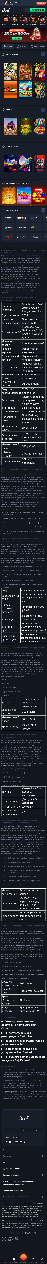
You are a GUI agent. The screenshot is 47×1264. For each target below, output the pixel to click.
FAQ (4, 1162)
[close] (2, 3)
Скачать (41, 3)
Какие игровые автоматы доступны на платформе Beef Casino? (18, 1025)
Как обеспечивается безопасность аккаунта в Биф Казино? (23, 1058)
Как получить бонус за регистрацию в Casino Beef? (18, 1034)
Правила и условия (11, 1175)
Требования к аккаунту (13, 1190)
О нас (5, 1149)
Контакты (7, 1156)
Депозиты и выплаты (12, 1169)
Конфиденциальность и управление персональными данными (18, 1182)
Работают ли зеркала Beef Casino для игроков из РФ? (22, 1042)
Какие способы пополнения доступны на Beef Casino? (19, 1050)
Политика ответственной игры (16, 1197)
